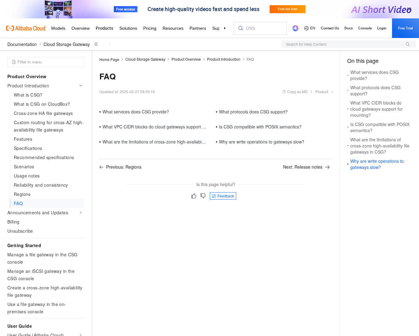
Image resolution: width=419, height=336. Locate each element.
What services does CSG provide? (135, 112)
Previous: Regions (123, 167)
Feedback (225, 195)
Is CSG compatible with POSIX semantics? (260, 127)
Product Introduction (223, 59)
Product (321, 91)
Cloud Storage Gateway (67, 44)
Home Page (109, 59)
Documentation (22, 44)
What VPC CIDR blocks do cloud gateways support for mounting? (165, 127)
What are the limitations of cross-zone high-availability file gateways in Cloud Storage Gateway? (195, 142)
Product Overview (186, 59)
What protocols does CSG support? (253, 112)
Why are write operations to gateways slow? (261, 142)
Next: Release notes (302, 167)
